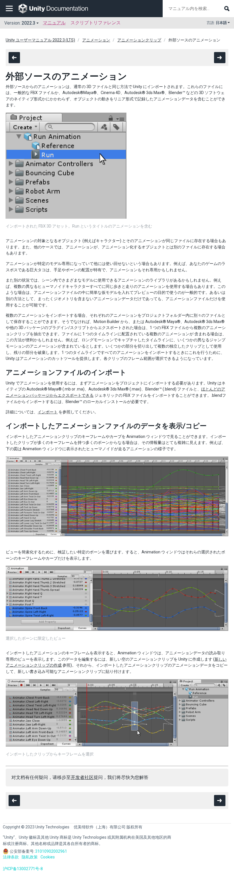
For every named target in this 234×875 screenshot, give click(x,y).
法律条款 (11, 857)
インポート (48, 412)
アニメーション (96, 40)
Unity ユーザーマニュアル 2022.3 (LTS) (40, 40)
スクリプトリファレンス (95, 22)
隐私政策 (30, 857)
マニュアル (54, 22)
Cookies (48, 857)
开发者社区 (82, 777)
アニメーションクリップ (139, 40)
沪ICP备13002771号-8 (23, 868)
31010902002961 (51, 851)
